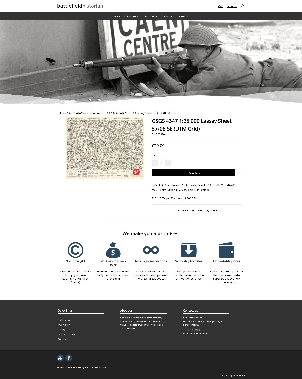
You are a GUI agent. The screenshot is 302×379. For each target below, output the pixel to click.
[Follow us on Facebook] (68, 358)
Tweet (199, 210)
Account (232, 6)
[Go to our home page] (80, 6)
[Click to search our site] (241, 6)
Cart (220, 6)
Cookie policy (64, 319)
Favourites (63, 339)
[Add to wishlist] (239, 173)
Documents (152, 16)
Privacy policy (64, 324)
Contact (183, 16)
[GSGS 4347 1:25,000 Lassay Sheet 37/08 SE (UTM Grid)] (105, 178)
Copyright (62, 329)
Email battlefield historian (195, 333)
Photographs (132, 16)
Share (185, 210)
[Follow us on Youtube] (60, 358)
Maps (117, 16)
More (214, 210)
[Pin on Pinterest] (136, 172)
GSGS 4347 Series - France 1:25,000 (89, 113)
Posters (168, 16)
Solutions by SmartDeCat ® (233, 375)
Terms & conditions (67, 334)
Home (62, 113)
